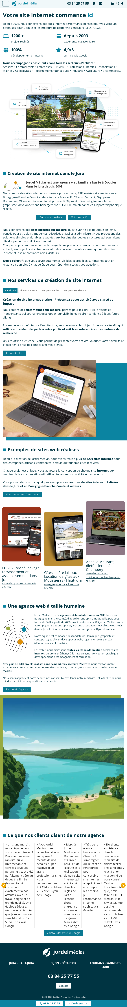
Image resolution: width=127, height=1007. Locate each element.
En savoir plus (14, 353)
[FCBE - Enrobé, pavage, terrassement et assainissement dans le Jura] (21, 534)
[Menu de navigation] (5, 3)
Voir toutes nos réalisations (22, 494)
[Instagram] (117, 3)
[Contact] (100, 3)
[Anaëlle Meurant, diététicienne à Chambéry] (105, 528)
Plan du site (65, 997)
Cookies (56, 997)
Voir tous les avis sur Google (63, 933)
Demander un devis (50, 217)
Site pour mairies (50, 290)
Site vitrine (10, 290)
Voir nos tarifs (79, 217)
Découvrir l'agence (17, 689)
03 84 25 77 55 (63, 976)
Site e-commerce (28, 290)
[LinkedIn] (112, 3)
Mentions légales (78, 997)
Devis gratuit (78, 1003)
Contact (63, 985)
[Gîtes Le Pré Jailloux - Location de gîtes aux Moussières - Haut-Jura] (63, 539)
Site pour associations (75, 290)
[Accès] (93, 3)
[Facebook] (122, 3)
